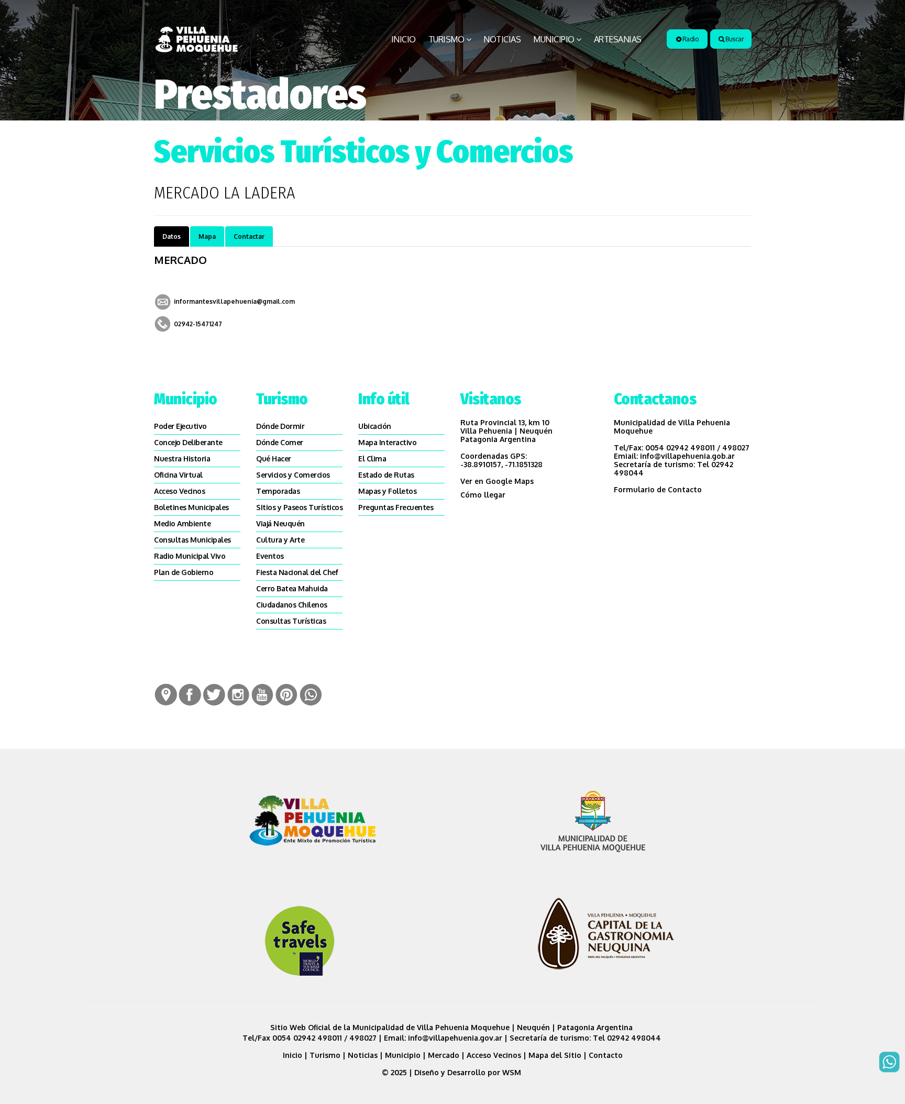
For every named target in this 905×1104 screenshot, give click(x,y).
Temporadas (278, 491)
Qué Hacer (273, 458)
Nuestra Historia (182, 458)
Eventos (270, 555)
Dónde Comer (279, 442)
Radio (689, 39)
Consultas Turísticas (291, 620)
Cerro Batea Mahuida (292, 588)
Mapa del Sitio (554, 1055)
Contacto (606, 1055)
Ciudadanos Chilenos (291, 604)
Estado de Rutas (386, 474)
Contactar (249, 236)
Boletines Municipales (191, 507)
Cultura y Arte (280, 539)
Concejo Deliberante (188, 442)
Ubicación (374, 426)
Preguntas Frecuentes (395, 507)
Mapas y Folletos (387, 491)
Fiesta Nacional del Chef (297, 572)
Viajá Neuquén (280, 523)
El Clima (372, 458)
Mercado (443, 1055)
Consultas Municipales (192, 539)
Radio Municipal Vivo (189, 555)
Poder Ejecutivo (180, 426)
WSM (512, 1072)
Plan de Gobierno (183, 572)
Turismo (446, 39)
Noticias (502, 39)
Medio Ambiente (182, 523)
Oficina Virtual (178, 474)
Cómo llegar (482, 494)
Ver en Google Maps (497, 481)
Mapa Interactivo (387, 442)
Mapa (207, 236)
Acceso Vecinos (179, 491)
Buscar (734, 39)
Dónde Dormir (280, 426)
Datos (171, 236)
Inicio (403, 39)
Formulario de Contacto (658, 489)
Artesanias (618, 39)
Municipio (554, 39)
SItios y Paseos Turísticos (299, 507)
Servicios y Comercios (293, 474)
